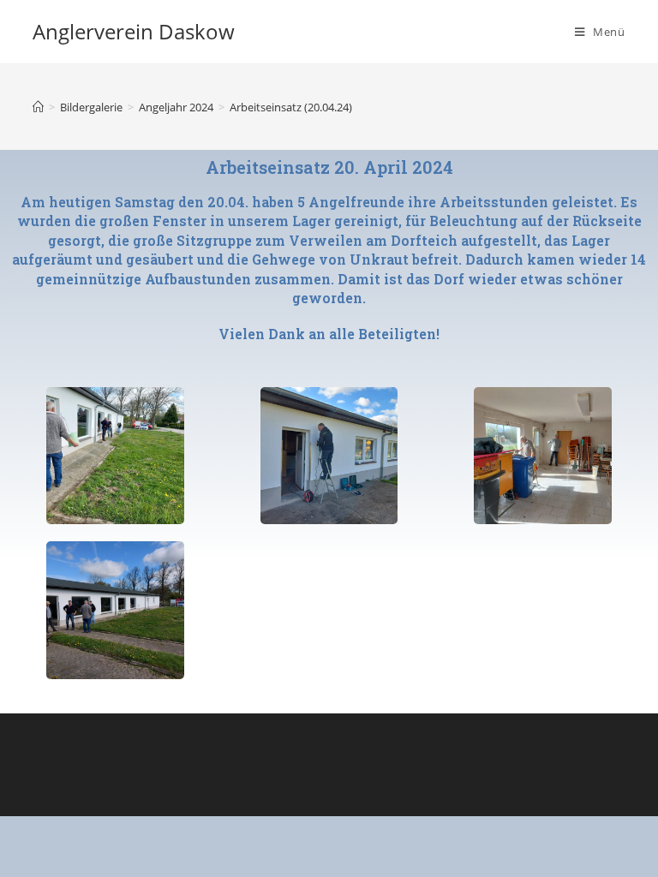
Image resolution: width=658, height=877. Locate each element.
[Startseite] (38, 107)
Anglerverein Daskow (134, 31)
